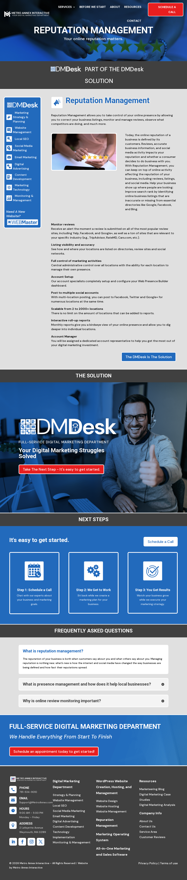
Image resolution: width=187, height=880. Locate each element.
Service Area (148, 832)
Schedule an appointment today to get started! (54, 751)
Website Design (107, 801)
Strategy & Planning (67, 795)
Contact (134, 21)
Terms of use (168, 863)
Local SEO (60, 805)
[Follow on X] (40, 842)
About (115, 7)
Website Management (68, 800)
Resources (132, 7)
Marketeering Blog (152, 789)
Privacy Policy (148, 863)
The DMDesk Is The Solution (148, 356)
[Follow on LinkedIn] (13, 842)
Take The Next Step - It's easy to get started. (61, 469)
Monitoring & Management (71, 842)
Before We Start (92, 7)
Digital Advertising (66, 821)
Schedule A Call (167, 9)
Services (65, 7)
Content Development (68, 827)
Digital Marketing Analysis (157, 805)
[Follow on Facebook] (22, 842)
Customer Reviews (152, 837)
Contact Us (147, 826)
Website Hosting (107, 806)
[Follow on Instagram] (31, 842)
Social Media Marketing (69, 811)
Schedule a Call (160, 541)
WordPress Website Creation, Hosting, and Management (114, 787)
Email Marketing (64, 816)
